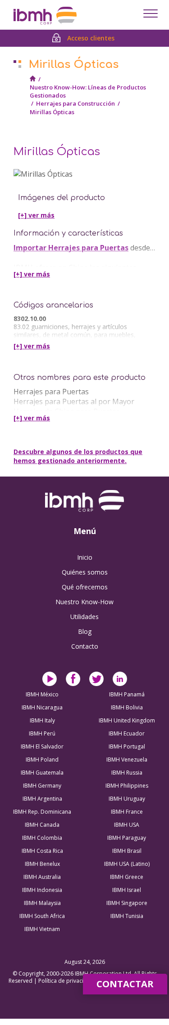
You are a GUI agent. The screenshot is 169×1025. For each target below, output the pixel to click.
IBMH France (127, 812)
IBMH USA (126, 825)
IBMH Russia (126, 772)
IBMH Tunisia (126, 916)
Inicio (84, 557)
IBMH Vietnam (42, 929)
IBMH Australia (42, 877)
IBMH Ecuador (127, 733)
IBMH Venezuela (126, 759)
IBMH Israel (126, 890)
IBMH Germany (42, 785)
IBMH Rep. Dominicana (42, 812)
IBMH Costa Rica (42, 851)
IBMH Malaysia (42, 903)
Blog (84, 631)
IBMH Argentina (42, 798)
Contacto (84, 646)
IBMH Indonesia (42, 890)
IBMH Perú (42, 733)
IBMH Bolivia (127, 707)
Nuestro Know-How (84, 601)
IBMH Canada (42, 825)
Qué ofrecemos (85, 587)
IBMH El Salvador (42, 746)
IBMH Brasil (127, 851)
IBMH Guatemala (42, 772)
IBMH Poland (42, 759)
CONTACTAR (125, 984)
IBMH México (42, 694)
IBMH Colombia (42, 838)
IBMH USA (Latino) (127, 864)
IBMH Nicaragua (42, 707)
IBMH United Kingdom (127, 720)
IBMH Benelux (42, 864)
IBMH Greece (126, 877)
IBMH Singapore (126, 903)
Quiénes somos (85, 572)
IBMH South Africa (42, 916)
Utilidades (84, 616)
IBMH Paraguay (126, 838)
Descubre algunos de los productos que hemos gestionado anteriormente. (78, 456)
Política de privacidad (66, 981)
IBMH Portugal (127, 746)
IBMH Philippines (126, 785)
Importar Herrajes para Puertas (71, 248)
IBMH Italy (42, 720)
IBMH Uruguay (127, 798)
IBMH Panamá (127, 694)
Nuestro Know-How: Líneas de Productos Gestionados (88, 91)
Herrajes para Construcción (75, 103)
